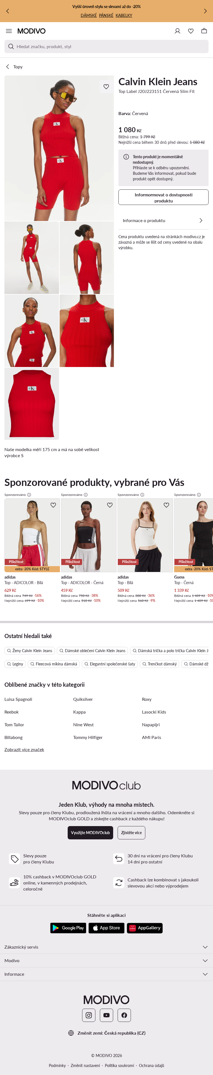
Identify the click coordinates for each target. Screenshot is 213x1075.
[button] (59, 148)
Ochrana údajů (151, 1065)
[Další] (205, 11)
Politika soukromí (119, 1065)
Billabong (13, 737)
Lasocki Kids (154, 711)
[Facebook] (124, 1015)
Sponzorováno (15, 495)
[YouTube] (106, 1015)
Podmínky (57, 1065)
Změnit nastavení (85, 1065)
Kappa (79, 711)
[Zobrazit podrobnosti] (200, 220)
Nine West (83, 724)
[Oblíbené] (190, 31)
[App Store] (106, 928)
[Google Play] (68, 928)
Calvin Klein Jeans (157, 81)
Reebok (11, 711)
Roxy (146, 699)
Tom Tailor (14, 724)
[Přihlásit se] (177, 31)
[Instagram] (88, 1015)
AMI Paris (151, 737)
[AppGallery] (145, 928)
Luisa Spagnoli (18, 699)
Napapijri (151, 724)
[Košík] (204, 31)
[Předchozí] (7, 11)
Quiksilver (83, 699)
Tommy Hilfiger (88, 737)
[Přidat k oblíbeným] (107, 86)
